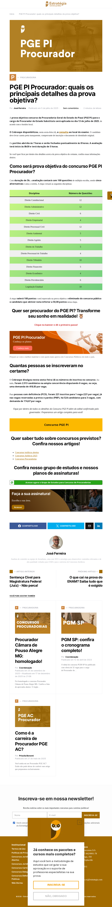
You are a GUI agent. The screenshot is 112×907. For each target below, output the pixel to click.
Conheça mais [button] (23, 348)
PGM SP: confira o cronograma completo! (77, 645)
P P (23, 853)
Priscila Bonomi (26, 755)
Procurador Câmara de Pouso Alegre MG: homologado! (28, 650)
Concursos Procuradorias (26, 459)
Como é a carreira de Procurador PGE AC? (31, 741)
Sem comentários (71, 108)
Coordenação (25, 668)
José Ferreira (20, 108)
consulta (63, 132)
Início (12, 14)
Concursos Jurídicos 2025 (26, 456)
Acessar (18, 507)
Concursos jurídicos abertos (27, 452)
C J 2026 (24, 864)
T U (19, 849)
